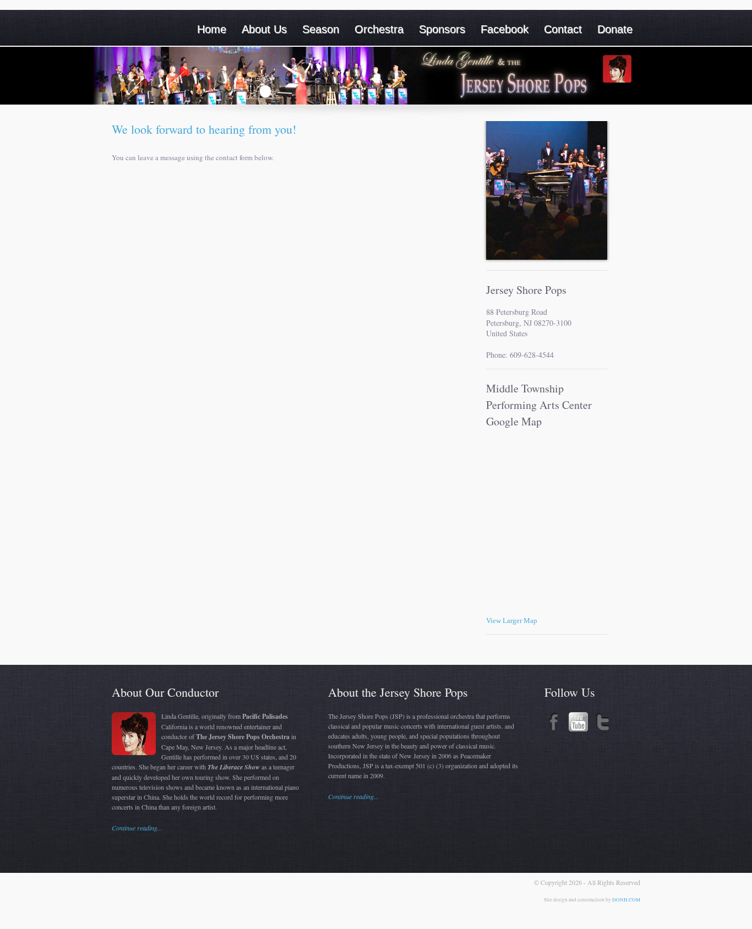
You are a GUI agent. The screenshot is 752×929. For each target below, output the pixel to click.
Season (320, 29)
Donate (615, 29)
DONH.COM (626, 900)
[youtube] (578, 728)
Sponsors (442, 29)
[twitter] (602, 728)
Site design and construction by (578, 900)
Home (211, 29)
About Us (264, 29)
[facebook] (554, 728)
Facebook (504, 29)
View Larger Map (511, 620)
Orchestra (379, 29)
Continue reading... (137, 827)
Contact (563, 29)
